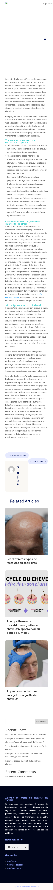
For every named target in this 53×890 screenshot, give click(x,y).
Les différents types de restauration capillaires (25, 734)
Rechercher (41, 721)
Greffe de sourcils (15, 864)
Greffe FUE (12, 861)
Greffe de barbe (14, 868)
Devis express (17, 847)
